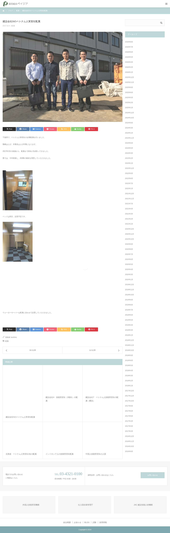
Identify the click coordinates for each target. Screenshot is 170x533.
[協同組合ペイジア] (15, 4)
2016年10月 (129, 446)
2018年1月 (129, 386)
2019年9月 (129, 300)
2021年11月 (129, 199)
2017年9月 (129, 406)
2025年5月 (129, 97)
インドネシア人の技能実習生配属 (59, 454)
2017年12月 (129, 391)
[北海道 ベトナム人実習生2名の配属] (23, 437)
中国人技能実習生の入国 (96, 454)
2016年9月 (129, 451)
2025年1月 (129, 108)
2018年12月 (129, 340)
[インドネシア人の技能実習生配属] (62, 437)
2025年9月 (129, 87)
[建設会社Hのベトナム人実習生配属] (23, 390)
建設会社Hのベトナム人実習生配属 (20, 417)
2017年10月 (129, 401)
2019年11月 (129, 290)
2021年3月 (129, 214)
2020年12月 (129, 229)
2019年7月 (129, 310)
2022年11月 (129, 168)
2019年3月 (129, 330)
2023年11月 (129, 138)
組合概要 (67, 522)
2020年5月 (129, 264)
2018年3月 (129, 376)
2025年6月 (129, 92)
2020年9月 (129, 244)
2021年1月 (129, 224)
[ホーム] (4, 10)
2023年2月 (129, 158)
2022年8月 (129, 178)
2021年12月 (129, 194)
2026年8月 (129, 42)
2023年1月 (129, 163)
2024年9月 (129, 123)
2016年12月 (129, 436)
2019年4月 (129, 325)
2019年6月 (129, 315)
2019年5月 (129, 320)
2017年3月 (129, 426)
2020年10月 (129, 239)
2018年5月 (129, 365)
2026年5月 (129, 57)
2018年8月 (129, 360)
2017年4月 (129, 421)
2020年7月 (129, 254)
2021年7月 (129, 204)
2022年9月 (129, 173)
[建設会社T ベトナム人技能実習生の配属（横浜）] (102, 381)
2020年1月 (129, 279)
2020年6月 (129, 259)
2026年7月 (129, 47)
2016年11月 (129, 441)
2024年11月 (129, 113)
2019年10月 (129, 295)
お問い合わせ (152, 475)
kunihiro (14, 337)
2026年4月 (129, 62)
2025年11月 (129, 82)
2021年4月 (129, 209)
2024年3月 (129, 128)
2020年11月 (129, 234)
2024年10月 (129, 118)
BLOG (87, 522)
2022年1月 (129, 188)
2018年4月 (129, 370)
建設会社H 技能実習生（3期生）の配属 (62, 399)
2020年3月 (129, 274)
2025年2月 (129, 103)
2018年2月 (129, 381)
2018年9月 (129, 355)
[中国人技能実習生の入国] (102, 437)
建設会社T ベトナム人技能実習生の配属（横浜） (102, 399)
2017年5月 (129, 416)
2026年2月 (129, 67)
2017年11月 (129, 396)
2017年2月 (129, 431)
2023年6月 (129, 143)
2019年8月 (129, 305)
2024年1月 (129, 133)
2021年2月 (129, 219)
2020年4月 (129, 269)
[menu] (166, 3)
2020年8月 (129, 249)
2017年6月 (129, 411)
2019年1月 (129, 335)
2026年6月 (129, 52)
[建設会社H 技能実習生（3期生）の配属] (62, 381)
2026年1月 (129, 72)
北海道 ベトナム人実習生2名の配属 (21, 454)
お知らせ (77, 522)
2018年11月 (129, 345)
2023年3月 (129, 153)
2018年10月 (129, 350)
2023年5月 (129, 148)
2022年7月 (129, 183)
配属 (13, 26)
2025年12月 (129, 77)
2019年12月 (129, 285)
